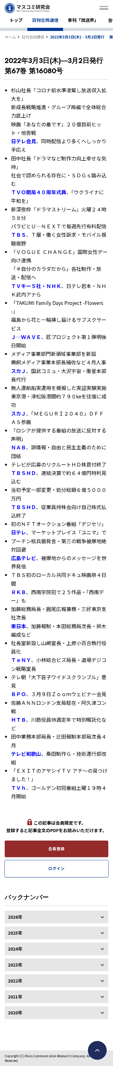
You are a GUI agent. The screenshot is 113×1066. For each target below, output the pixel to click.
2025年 (15, 933)
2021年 (15, 996)
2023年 (15, 965)
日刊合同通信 (45, 20)
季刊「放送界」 (83, 20)
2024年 (15, 949)
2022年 (15, 981)
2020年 (15, 1012)
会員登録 (56, 848)
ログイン (56, 868)
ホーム (10, 36)
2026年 (15, 917)
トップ (16, 20)
